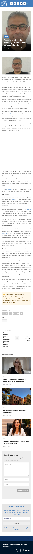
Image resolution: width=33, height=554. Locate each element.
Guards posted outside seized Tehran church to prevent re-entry (15, 411)
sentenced (4, 233)
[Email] (17, 313)
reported (14, 199)
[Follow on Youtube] (24, 3)
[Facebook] (6, 313)
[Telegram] (10, 313)
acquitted (9, 114)
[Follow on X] (11, 3)
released (29, 209)
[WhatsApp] (14, 313)
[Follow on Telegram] (21, 3)
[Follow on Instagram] (15, 3)
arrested (8, 189)
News (6, 37)
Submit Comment (23, 490)
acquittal (16, 106)
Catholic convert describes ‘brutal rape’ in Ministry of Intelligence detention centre (14, 380)
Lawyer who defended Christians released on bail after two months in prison (16, 442)
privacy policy (23, 528)
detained (12, 104)
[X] (3, 313)
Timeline (4, 321)
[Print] (21, 313)
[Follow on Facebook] (18, 3)
